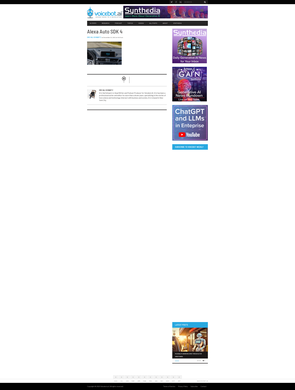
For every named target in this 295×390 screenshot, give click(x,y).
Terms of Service (169, 386)
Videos (141, 23)
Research (105, 23)
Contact (203, 386)
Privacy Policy (183, 386)
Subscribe (194, 386)
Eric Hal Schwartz (94, 37)
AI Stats (93, 23)
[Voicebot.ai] (105, 12)
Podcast (118, 23)
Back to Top (201, 381)
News (177, 361)
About (165, 23)
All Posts (153, 23)
